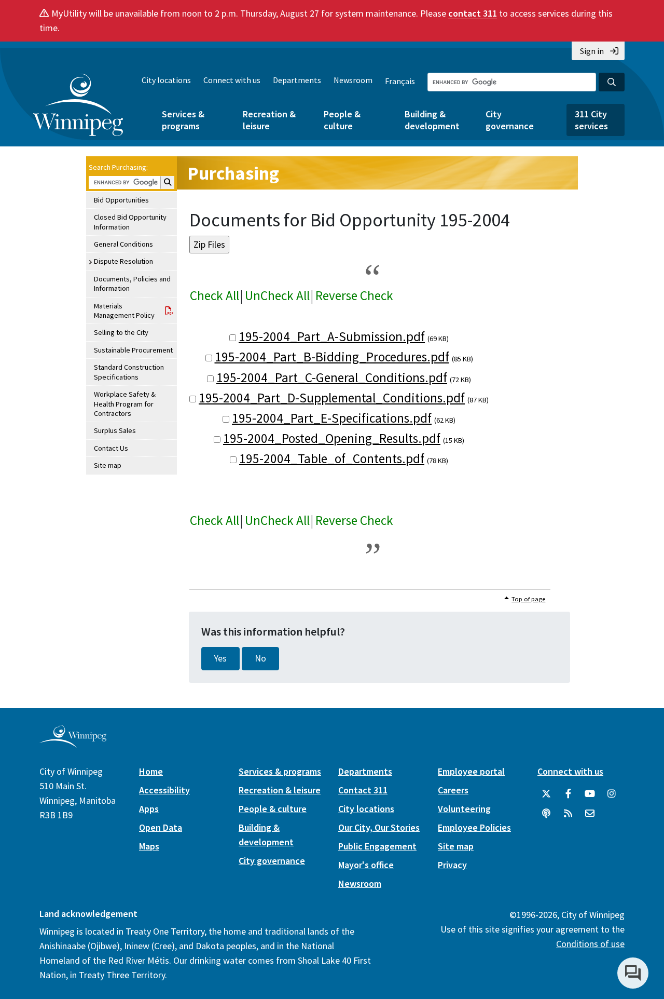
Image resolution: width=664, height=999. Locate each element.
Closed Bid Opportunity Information (130, 221)
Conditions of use (590, 944)
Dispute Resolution (123, 261)
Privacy (452, 865)
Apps (149, 809)
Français (400, 81)
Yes (220, 658)
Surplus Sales (115, 430)
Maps (149, 846)
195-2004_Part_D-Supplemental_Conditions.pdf (332, 397)
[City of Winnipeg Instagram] (611, 794)
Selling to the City (121, 332)
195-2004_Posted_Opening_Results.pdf (331, 438)
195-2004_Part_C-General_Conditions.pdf (331, 377)
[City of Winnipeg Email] (590, 813)
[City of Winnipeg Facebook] (568, 794)
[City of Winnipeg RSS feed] (568, 813)
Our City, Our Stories (379, 827)
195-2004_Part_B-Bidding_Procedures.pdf (332, 356)
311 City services (591, 120)
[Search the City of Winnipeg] (612, 82)
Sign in (592, 51)
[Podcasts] (546, 813)
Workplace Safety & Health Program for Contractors (125, 403)
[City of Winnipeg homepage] (72, 743)
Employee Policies (474, 827)
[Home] (78, 105)
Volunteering (464, 809)
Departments (297, 80)
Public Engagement (377, 846)
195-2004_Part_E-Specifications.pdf (332, 418)
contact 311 (472, 13)
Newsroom (353, 80)
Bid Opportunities (121, 200)
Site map (107, 465)
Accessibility (164, 790)
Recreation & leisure (269, 120)
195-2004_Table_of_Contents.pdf (331, 458)
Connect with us (231, 80)
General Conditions (123, 244)
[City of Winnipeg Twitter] (546, 794)
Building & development (432, 120)
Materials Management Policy (124, 310)
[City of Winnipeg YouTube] (590, 794)
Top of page (528, 599)
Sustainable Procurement (133, 350)
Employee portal (471, 771)
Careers (453, 790)
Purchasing (233, 173)
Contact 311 (363, 790)
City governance (510, 120)
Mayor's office (366, 865)
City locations (166, 80)
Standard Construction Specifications (129, 371)
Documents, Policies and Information (132, 283)
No (260, 658)
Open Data (160, 827)
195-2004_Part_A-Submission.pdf (332, 336)
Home (151, 771)
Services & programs (183, 120)
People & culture (342, 120)
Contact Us (111, 448)
